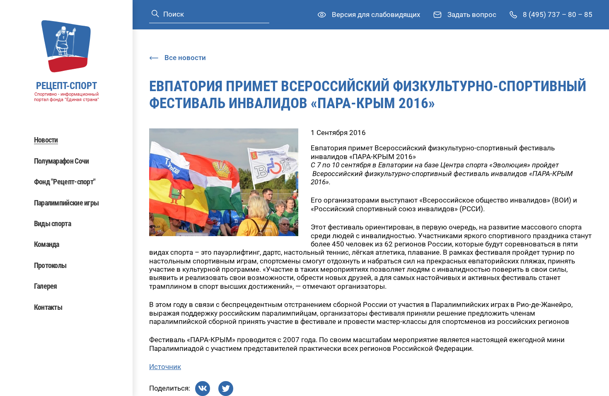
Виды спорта (52, 223)
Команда (46, 244)
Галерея (45, 286)
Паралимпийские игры (66, 202)
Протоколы (50, 265)
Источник (165, 366)
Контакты (48, 307)
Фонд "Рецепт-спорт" (65, 181)
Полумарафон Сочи (61, 161)
